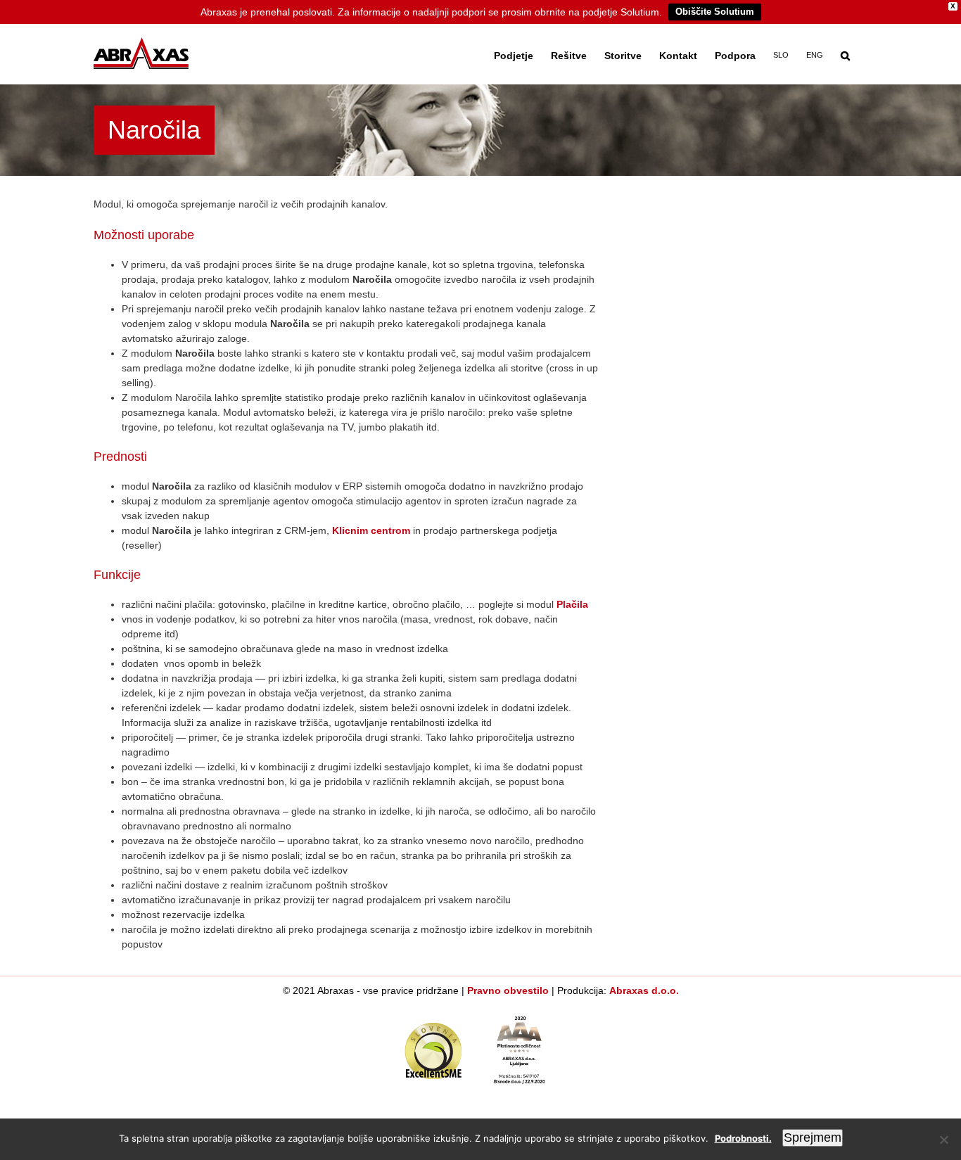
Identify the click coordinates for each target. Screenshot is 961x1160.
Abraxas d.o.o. (644, 990)
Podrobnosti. (743, 1138)
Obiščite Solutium (714, 11)
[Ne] (943, 1140)
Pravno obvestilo (508, 990)
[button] (845, 54)
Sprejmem (812, 1137)
